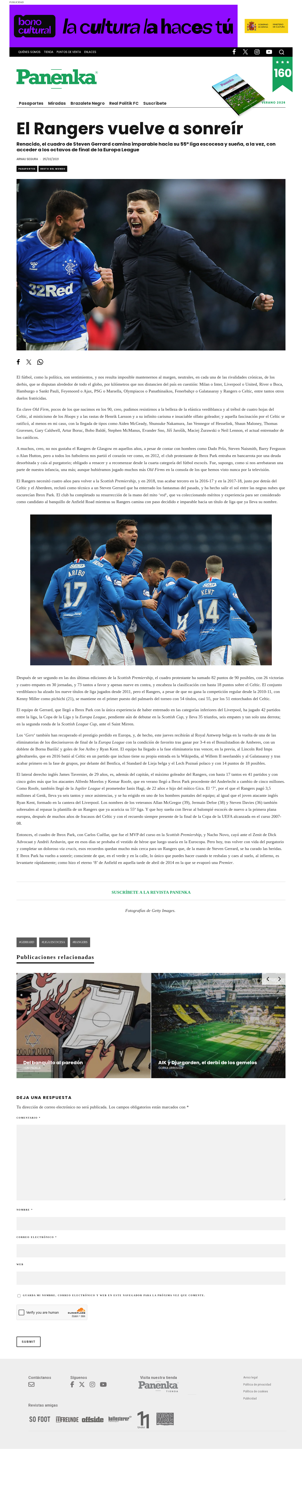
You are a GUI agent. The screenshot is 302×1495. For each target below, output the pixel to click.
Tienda (48, 52)
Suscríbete (154, 103)
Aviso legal (250, 1377)
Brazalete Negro (88, 103)
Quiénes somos (29, 52)
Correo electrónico (37, 1237)
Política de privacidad (257, 1384)
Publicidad (250, 1398)
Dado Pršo (217, 448)
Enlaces (90, 52)
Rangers (81, 942)
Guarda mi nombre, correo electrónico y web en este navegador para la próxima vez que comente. (114, 1295)
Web (20, 1264)
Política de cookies (255, 1391)
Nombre (25, 1209)
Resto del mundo (52, 168)
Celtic (81, 756)
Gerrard (27, 942)
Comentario (29, 1117)
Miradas (57, 103)
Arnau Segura (27, 159)
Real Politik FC (123, 103)
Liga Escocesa (54, 942)
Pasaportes (31, 103)
